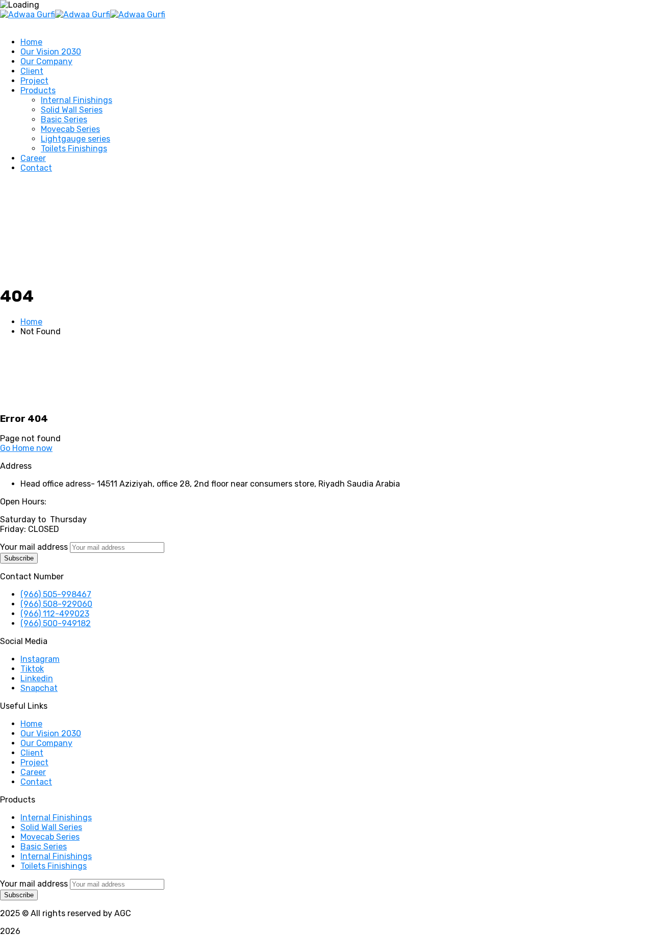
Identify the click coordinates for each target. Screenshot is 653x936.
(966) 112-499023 (54, 614)
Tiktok (32, 669)
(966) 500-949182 (55, 623)
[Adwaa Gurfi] (27, 14)
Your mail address (34, 547)
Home (31, 322)
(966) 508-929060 (56, 604)
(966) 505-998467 (55, 594)
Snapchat (39, 688)
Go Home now (26, 448)
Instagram (40, 659)
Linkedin (36, 678)
